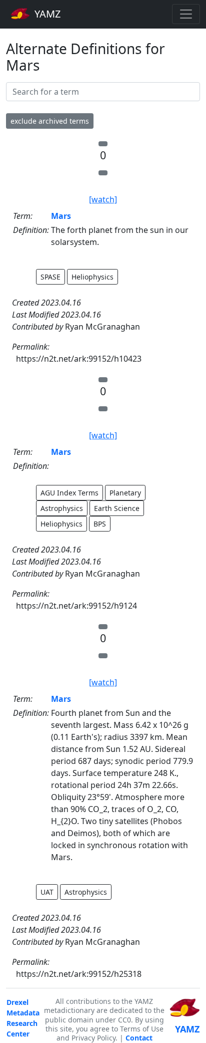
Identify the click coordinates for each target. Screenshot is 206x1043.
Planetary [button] (125, 492)
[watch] (103, 199)
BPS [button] (100, 524)
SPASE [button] (50, 277)
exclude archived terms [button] (49, 121)
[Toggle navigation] (186, 14)
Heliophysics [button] (93, 277)
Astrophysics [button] (61, 508)
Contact (139, 1037)
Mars (61, 215)
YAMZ (46, 14)
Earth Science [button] (117, 508)
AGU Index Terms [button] (69, 492)
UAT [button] (47, 892)
